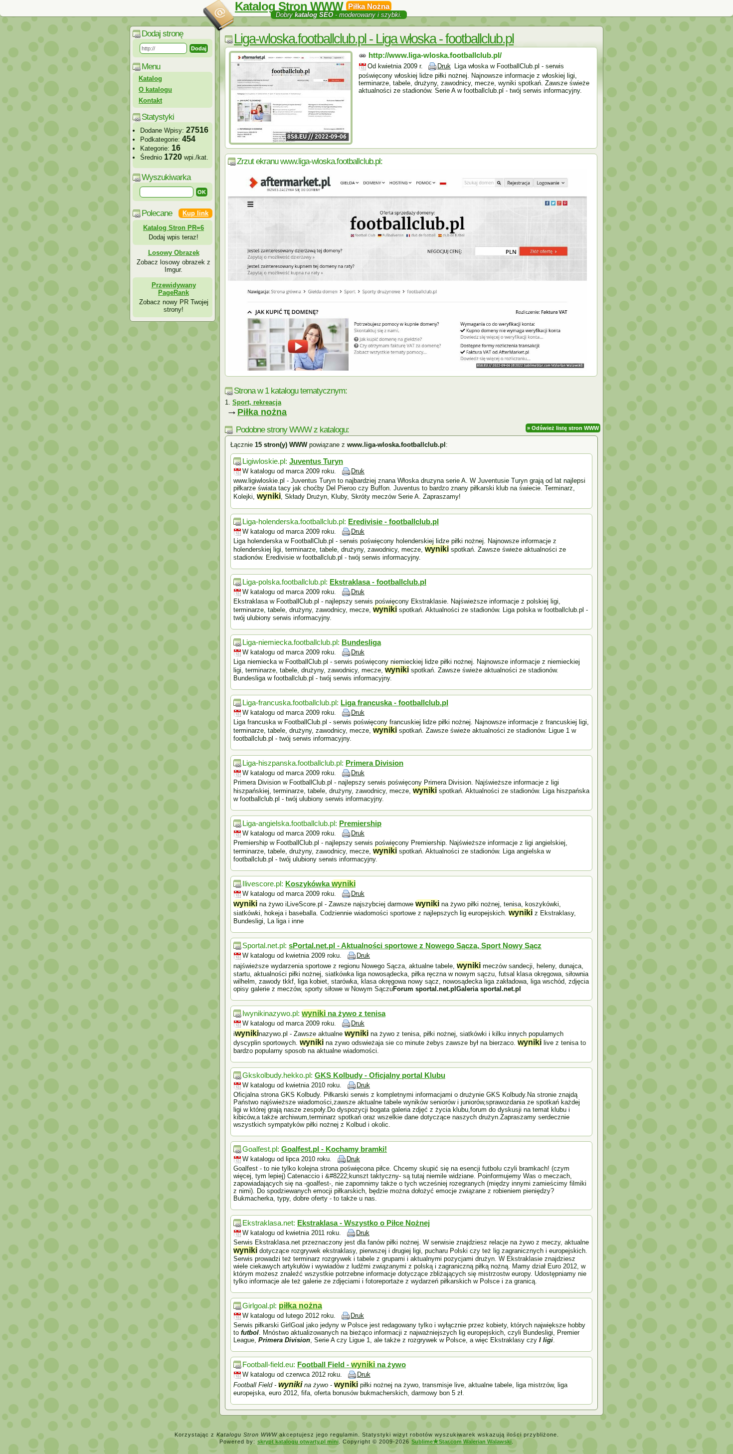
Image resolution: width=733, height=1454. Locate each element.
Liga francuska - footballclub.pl (394, 702)
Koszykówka (320, 883)
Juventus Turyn (316, 461)
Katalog (150, 78)
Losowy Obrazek (173, 252)
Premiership (360, 823)
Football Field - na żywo (351, 1364)
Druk (444, 66)
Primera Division (374, 763)
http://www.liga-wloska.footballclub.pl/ (435, 55)
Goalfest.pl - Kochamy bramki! (334, 1149)
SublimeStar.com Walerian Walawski (461, 1442)
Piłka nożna (262, 412)
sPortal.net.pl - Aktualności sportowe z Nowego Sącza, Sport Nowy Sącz (415, 945)
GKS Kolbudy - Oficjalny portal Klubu (380, 1075)
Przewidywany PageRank (174, 288)
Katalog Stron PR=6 (173, 227)
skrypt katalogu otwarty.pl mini (298, 1442)
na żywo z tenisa (343, 1013)
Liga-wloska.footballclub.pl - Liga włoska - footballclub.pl (374, 38)
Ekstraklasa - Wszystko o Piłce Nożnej (363, 1223)
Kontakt (150, 100)
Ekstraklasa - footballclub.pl (378, 582)
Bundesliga (361, 642)
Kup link (195, 213)
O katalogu (155, 89)
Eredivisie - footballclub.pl (393, 521)
